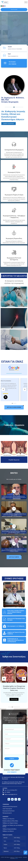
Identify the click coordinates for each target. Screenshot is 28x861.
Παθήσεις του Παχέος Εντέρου (10, 823)
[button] (14, 297)
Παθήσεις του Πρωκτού (8, 818)
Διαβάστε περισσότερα (8, 123)
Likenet (16, 858)
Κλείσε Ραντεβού (14, 9)
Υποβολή (11, 758)
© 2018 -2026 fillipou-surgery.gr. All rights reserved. (11, 857)
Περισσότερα (14, 699)
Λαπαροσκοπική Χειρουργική (10, 806)
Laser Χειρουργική (7, 808)
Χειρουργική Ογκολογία (8, 811)
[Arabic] (1, 6)
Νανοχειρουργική (7, 813)
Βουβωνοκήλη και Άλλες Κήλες (10, 821)
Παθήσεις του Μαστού (8, 831)
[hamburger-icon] (25, 2)
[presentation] (3, 389)
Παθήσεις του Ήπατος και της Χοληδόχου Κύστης (13, 826)
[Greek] (5, 6)
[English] (3, 6)
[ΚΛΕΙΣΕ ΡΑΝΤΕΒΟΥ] (12, 765)
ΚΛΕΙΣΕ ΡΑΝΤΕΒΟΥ (12, 770)
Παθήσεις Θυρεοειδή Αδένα (9, 829)
